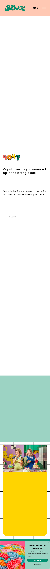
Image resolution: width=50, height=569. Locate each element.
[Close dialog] (48, 543)
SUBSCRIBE (37, 560)
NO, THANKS (37, 564)
